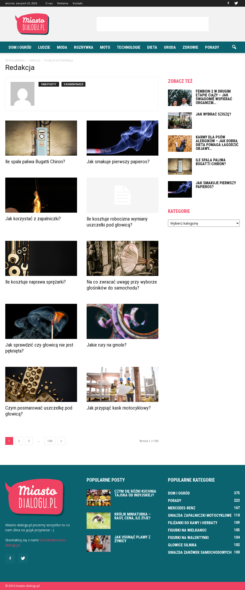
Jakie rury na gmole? (107, 345)
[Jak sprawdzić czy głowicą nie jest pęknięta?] (41, 321)
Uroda (170, 47)
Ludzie (44, 47)
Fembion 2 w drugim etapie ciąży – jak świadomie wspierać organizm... (214, 97)
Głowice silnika (182, 545)
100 (49, 441)
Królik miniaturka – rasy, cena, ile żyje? (132, 516)
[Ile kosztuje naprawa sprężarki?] (41, 258)
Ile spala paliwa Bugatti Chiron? (35, 161)
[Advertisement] (153, 24)
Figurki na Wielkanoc (187, 530)
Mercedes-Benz (181, 508)
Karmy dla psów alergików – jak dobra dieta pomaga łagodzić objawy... (217, 143)
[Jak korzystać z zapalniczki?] (41, 195)
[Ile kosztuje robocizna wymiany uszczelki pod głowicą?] (122, 195)
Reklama (62, 3)
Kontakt (78, 3)
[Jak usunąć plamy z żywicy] (99, 543)
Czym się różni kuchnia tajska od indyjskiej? (135, 493)
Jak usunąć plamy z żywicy (132, 539)
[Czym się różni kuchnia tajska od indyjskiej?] (99, 498)
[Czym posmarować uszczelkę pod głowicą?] (41, 384)
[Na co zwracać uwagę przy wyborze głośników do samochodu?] (122, 258)
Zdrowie (190, 47)
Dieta (152, 47)
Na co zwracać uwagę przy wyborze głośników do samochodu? (122, 285)
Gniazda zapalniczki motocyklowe (200, 515)
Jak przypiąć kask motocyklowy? (119, 408)
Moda (62, 47)
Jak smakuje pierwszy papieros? (118, 161)
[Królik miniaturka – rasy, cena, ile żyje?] (99, 520)
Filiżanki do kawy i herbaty (192, 523)
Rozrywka (83, 47)
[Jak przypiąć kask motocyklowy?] (122, 384)
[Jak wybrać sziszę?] (180, 120)
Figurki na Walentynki (188, 537)
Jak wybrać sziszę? (213, 114)
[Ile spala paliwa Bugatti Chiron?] (41, 138)
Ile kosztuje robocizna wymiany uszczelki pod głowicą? (117, 222)
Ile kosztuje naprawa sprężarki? (35, 282)
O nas (49, 3)
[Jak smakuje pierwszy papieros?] (122, 138)
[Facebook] (228, 3)
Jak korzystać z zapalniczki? (33, 218)
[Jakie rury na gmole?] (122, 321)
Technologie (128, 47)
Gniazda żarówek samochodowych (200, 552)
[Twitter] (236, 3)
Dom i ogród (20, 47)
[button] (234, 47)
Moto (105, 47)
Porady (212, 47)
